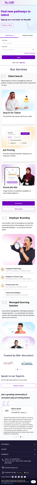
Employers (4, 454)
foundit (3, 449)
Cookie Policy (9, 483)
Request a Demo (7, 25)
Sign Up (22, 62)
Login (18, 57)
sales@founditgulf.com (11, 467)
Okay (33, 481)
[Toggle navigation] (2, 2)
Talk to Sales (18, 209)
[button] (15, 369)
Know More (18, 203)
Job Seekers (5, 444)
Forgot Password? (29, 53)
